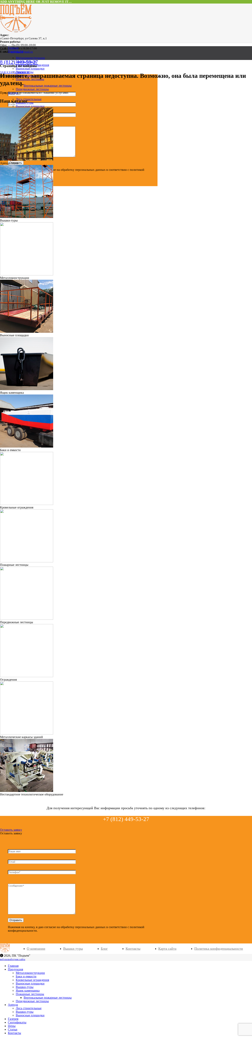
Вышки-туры (24, 1011)
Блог (104, 949)
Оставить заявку (11, 829)
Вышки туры (73, 949)
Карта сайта (167, 949)
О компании (36, 949)
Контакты (133, 949)
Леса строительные (29, 99)
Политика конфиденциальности (218, 949)
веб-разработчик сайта (12, 959)
